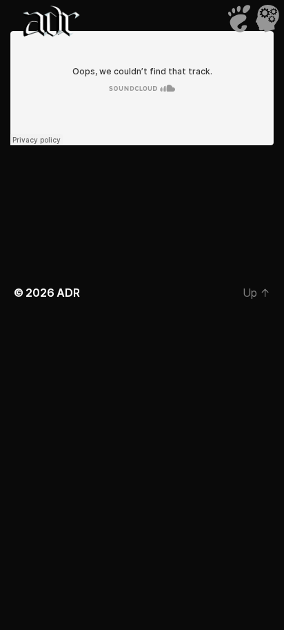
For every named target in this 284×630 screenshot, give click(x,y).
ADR (68, 293)
